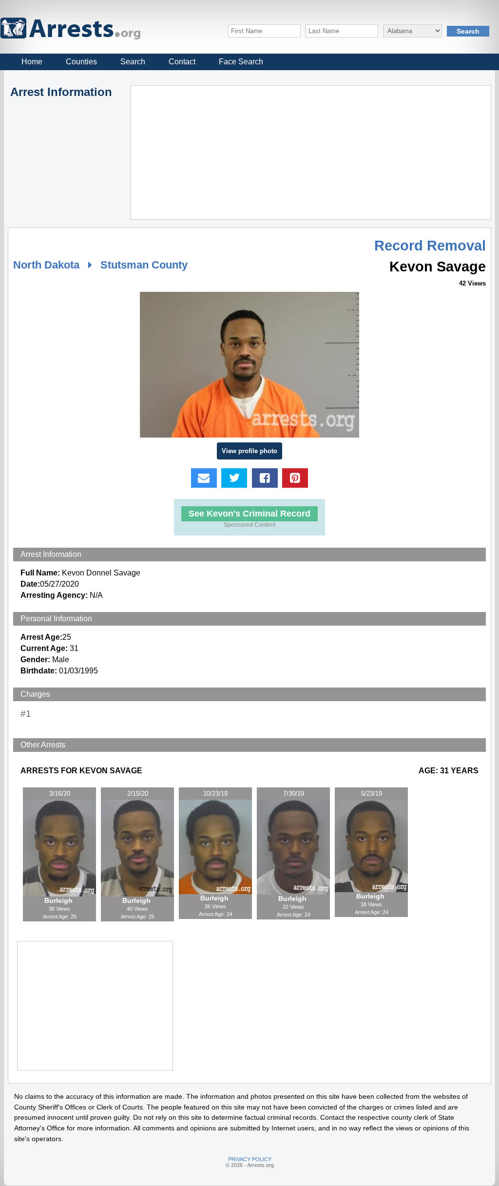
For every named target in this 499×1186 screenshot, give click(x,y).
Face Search (241, 61)
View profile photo (249, 451)
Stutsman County (144, 265)
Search (132, 61)
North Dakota (46, 265)
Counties (81, 61)
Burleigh (59, 900)
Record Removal (430, 245)
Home (31, 61)
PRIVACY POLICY (249, 1159)
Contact (182, 61)
